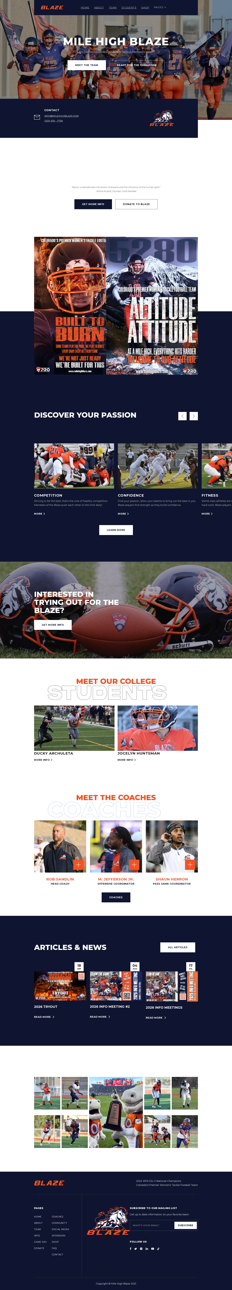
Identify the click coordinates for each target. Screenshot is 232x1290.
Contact (57, 1254)
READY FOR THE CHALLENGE (137, 65)
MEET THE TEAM (86, 65)
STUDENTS (129, 7)
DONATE (39, 1248)
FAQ (54, 1248)
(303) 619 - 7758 (53, 121)
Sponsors (58, 1235)
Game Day (40, 1242)
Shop (145, 7)
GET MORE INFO (93, 204)
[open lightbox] (186, 609)
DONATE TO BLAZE (136, 204)
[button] (160, 7)
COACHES (116, 897)
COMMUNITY (59, 1223)
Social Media (60, 1229)
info (37, 1235)
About (99, 7)
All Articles (178, 947)
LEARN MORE (116, 530)
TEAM (113, 7)
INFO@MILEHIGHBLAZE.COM (61, 116)
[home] (52, 7)
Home (85, 7)
